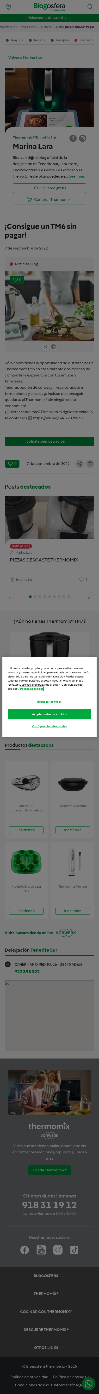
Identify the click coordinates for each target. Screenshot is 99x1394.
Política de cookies (31, 688)
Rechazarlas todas (49, 701)
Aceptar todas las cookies (49, 714)
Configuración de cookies (49, 726)
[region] (49, 697)
